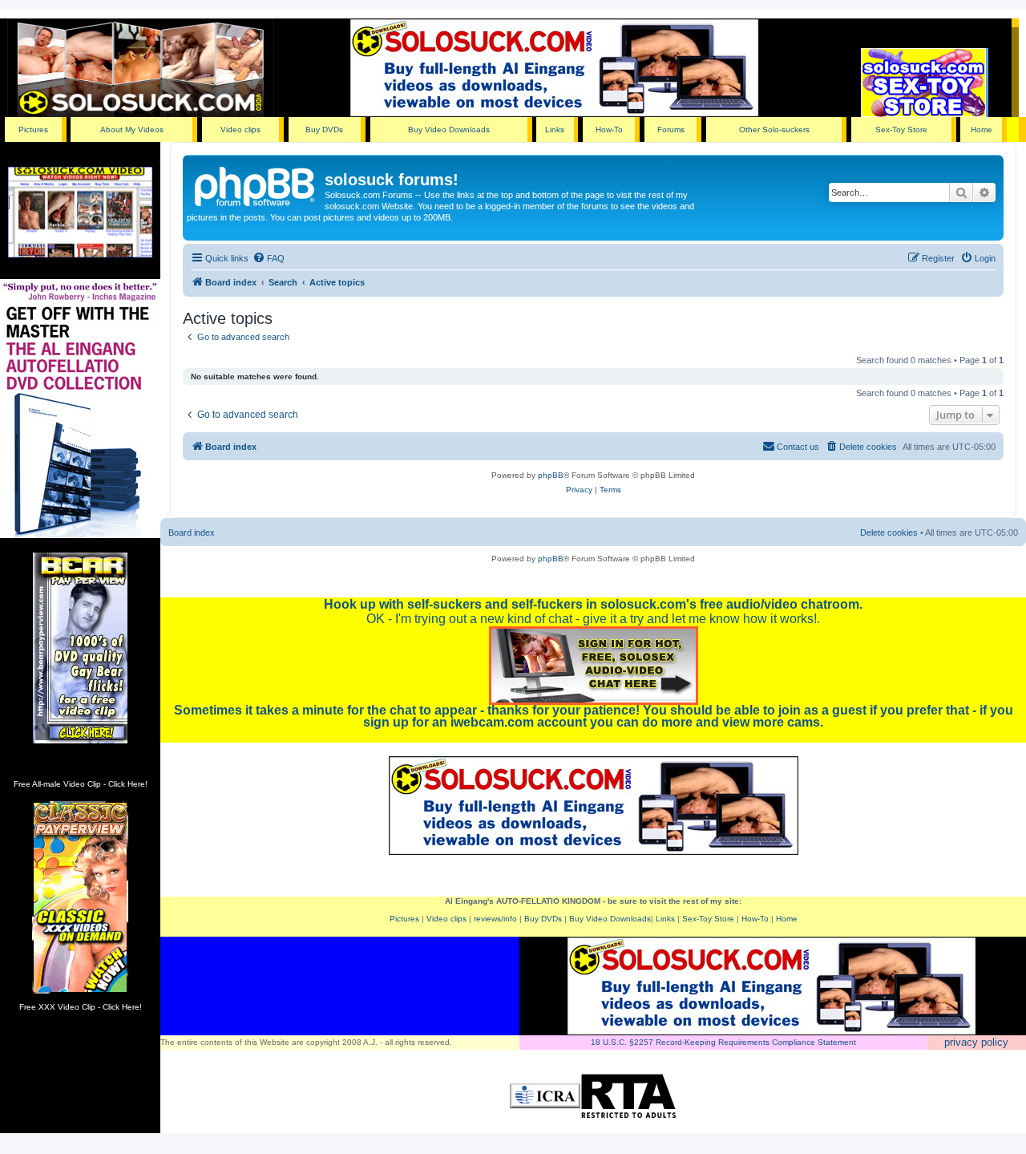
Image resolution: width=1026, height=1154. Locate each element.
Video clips (240, 129)
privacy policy (976, 1042)
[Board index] (256, 184)
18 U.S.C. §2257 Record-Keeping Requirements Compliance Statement (723, 1042)
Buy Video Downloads (449, 129)
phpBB (550, 475)
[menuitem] (268, 258)
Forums (671, 129)
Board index (191, 532)
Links (554, 129)
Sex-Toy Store (901, 129)
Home (981, 129)
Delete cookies (889, 532)
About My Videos (132, 129)
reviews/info (495, 918)
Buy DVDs (324, 129)
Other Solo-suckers (774, 129)
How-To (609, 129)
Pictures (33, 129)
